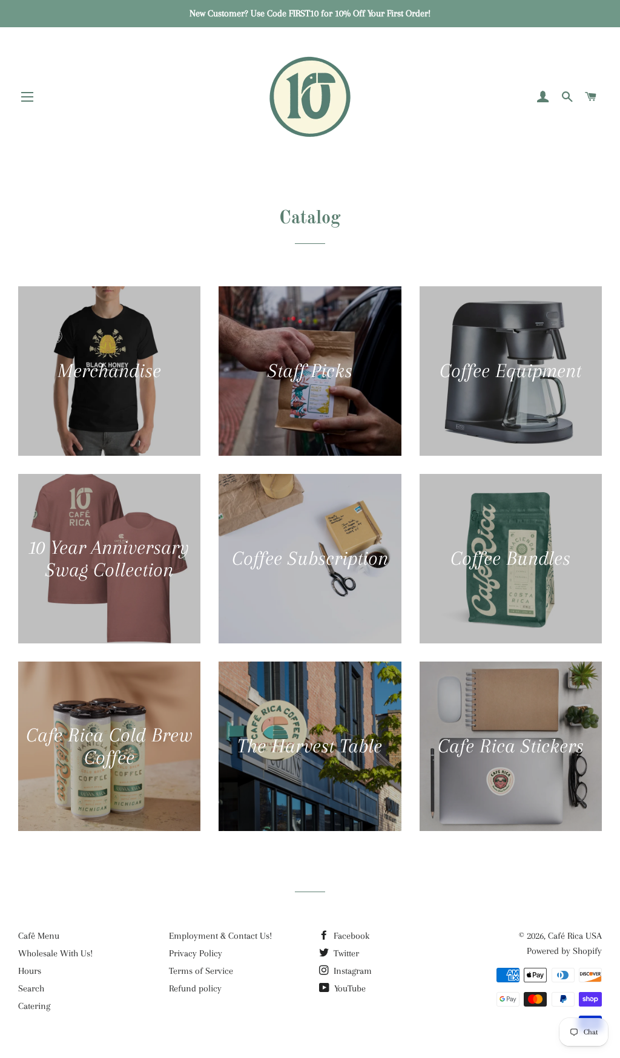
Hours (29, 970)
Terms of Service (201, 970)
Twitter (345, 953)
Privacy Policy (195, 953)
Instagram (351, 970)
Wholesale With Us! (55, 953)
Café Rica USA (575, 935)
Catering (34, 1005)
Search (31, 988)
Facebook (350, 935)
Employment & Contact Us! (220, 935)
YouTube (349, 988)
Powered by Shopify (564, 950)
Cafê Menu (38, 935)
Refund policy (195, 988)
